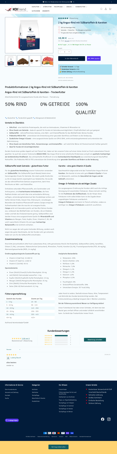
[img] (11, 355)
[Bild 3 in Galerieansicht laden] (35, 60)
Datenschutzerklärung (43, 436)
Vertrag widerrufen (58, 447)
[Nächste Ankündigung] (112, 2)
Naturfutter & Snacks (38, 398)
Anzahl (60, 48)
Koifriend (32, 436)
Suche (7, 398)
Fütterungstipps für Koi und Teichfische (67, 393)
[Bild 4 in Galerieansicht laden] (47, 60)
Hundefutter (36, 401)
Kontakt (7, 395)
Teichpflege (35, 395)
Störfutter (35, 392)
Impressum (54, 436)
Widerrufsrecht (74, 436)
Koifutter (35, 389)
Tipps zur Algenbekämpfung (68, 400)
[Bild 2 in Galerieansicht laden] (23, 60)
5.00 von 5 (26, 338)
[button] (36, 7)
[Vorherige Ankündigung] (6, 2)
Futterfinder (63, 389)
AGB (66, 436)
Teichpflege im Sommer (66, 406)
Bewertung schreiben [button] (95, 340)
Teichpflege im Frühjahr (66, 403)
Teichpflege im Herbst (66, 409)
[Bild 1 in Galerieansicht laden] (10, 60)
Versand (67, 41)
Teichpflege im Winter (66, 411)
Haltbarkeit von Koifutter (67, 397)
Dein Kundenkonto (11, 389)
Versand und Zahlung (11, 392)
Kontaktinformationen (85, 436)
